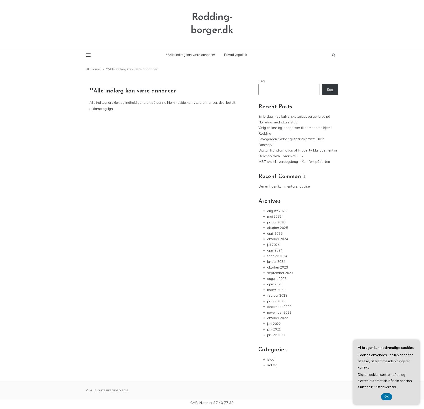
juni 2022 (274, 324)
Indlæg (272, 365)
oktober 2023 (277, 267)
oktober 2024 (277, 239)
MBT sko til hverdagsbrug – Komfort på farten (294, 161)
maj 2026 (274, 216)
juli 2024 (273, 245)
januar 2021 (276, 335)
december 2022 (279, 307)
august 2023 (277, 279)
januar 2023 (276, 301)
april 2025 (274, 233)
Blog (270, 359)
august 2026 (277, 211)
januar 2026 (276, 222)
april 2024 (274, 250)
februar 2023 (277, 295)
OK (386, 396)
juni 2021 (274, 329)
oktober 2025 (277, 228)
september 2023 (280, 273)
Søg (261, 81)
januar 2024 (276, 261)
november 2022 (279, 312)
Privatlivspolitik (235, 55)
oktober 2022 (277, 318)
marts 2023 (276, 290)
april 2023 (274, 284)
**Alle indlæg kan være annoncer (190, 55)
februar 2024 (277, 256)
